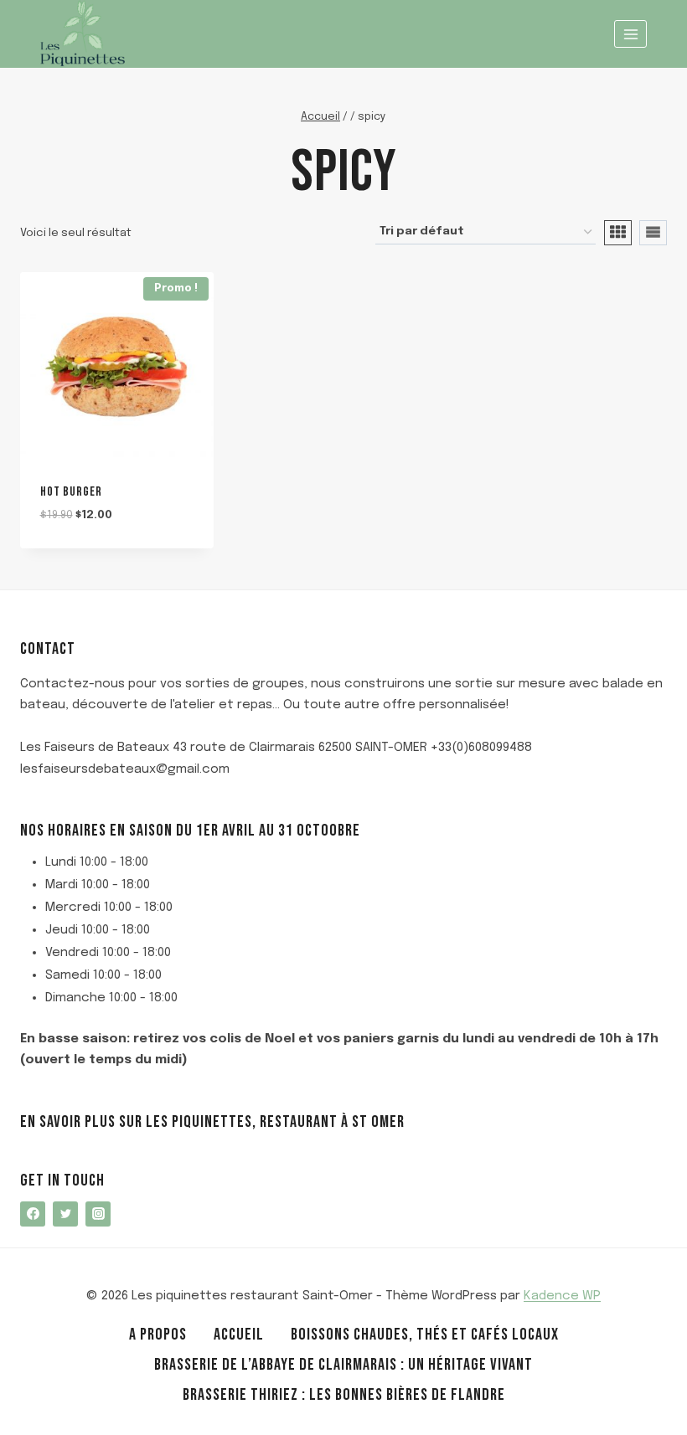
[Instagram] (98, 1214)
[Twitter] (65, 1214)
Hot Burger (71, 492)
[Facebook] (32, 1214)
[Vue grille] (618, 232)
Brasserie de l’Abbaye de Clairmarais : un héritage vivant (343, 1365)
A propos (158, 1334)
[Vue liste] (653, 232)
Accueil (239, 1334)
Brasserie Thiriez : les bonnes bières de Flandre (344, 1395)
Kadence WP (562, 1296)
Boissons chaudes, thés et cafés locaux (425, 1334)
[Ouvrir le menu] (630, 34)
